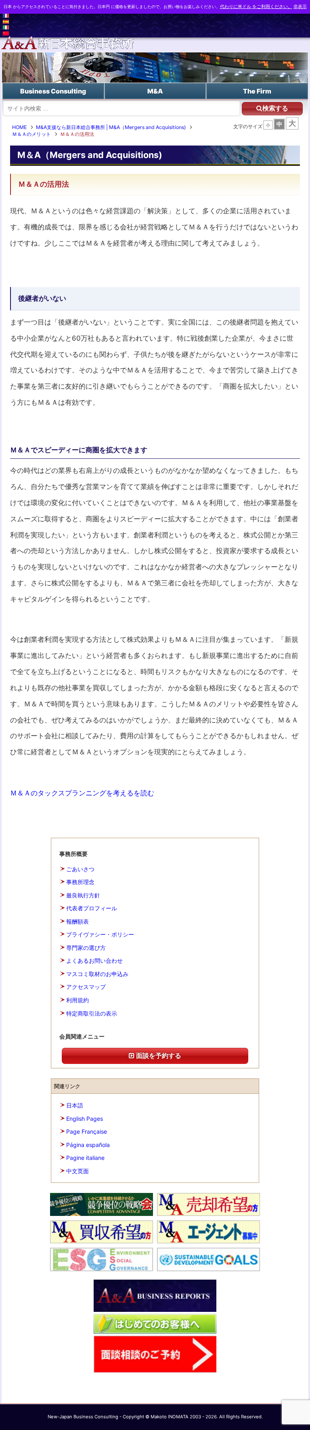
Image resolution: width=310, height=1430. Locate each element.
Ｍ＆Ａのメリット (31, 134)
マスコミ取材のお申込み (97, 973)
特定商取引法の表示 (91, 1013)
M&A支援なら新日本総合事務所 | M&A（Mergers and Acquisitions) (111, 127)
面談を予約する (157, 1055)
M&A (155, 91)
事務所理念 (80, 881)
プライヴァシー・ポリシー (100, 934)
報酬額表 (77, 921)
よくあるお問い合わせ (94, 960)
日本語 (74, 1105)
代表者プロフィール (91, 908)
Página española (88, 1144)
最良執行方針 (83, 895)
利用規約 (77, 1000)
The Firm (257, 91)
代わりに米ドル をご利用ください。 (256, 6)
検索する (275, 108)
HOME (19, 127)
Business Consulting (53, 91)
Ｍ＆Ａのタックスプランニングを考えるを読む (82, 793)
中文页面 (77, 1171)
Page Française (86, 1131)
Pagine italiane (85, 1157)
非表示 (300, 6)
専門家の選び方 (86, 947)
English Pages (84, 1118)
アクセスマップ (86, 986)
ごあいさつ (80, 869)
